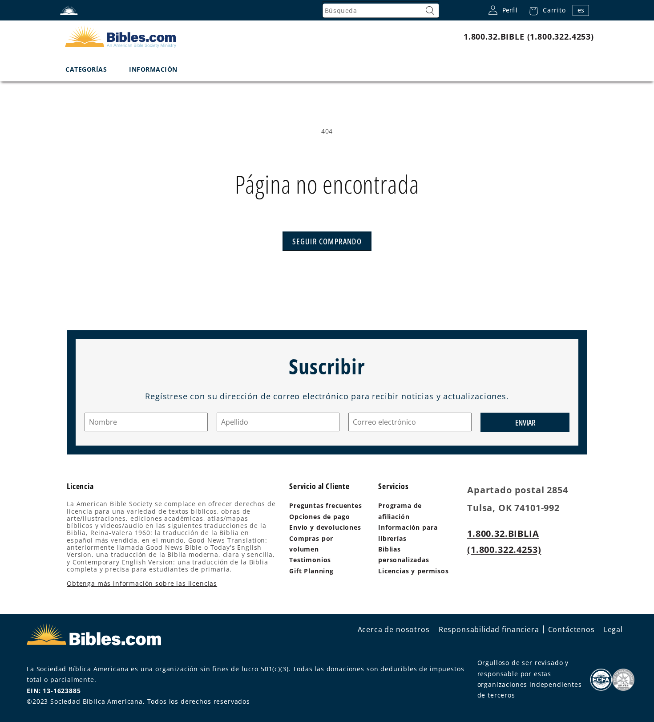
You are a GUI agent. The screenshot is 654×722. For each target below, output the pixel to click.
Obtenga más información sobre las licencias (142, 583)
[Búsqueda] (430, 11)
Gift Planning (311, 571)
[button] (545, 10)
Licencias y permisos (413, 571)
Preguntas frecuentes (325, 505)
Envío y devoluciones (325, 527)
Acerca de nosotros (394, 629)
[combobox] (381, 11)
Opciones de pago (319, 516)
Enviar (525, 422)
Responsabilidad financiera (489, 629)
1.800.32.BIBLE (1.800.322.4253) (529, 36)
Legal (613, 629)
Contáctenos (571, 629)
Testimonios (310, 560)
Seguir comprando (327, 241)
